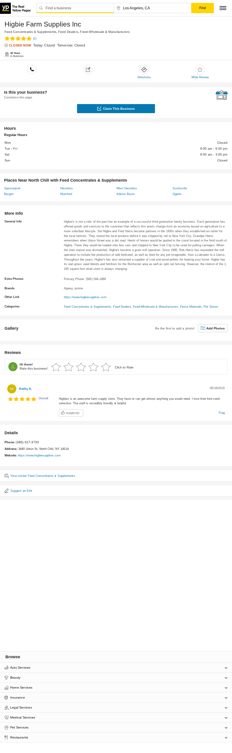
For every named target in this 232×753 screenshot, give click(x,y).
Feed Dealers (68, 32)
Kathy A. (25, 388)
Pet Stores (211, 306)
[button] (223, 8)
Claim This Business (119, 108)
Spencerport (12, 188)
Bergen (9, 194)
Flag (222, 412)
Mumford (66, 194)
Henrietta (66, 188)
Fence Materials (191, 306)
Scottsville (180, 188)
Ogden (177, 194)
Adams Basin (125, 194)
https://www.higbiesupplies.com (85, 297)
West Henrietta (126, 188)
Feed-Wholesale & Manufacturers (105, 32)
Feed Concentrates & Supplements (30, 32)
